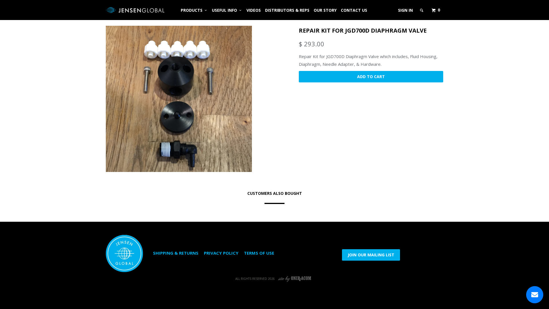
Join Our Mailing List (371, 255)
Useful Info (225, 10)
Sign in (405, 10)
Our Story (325, 10)
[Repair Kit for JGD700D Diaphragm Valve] (179, 99)
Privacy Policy (221, 253)
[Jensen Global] (135, 10)
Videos (253, 10)
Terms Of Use (259, 253)
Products (193, 10)
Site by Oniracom (295, 279)
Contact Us (354, 10)
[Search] (422, 10)
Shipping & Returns (175, 253)
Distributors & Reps (287, 10)
